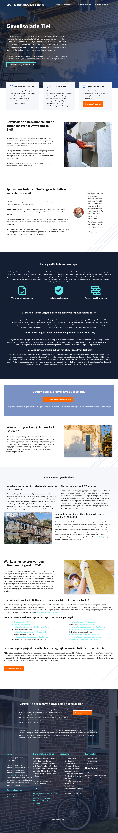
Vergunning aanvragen (22, 298)
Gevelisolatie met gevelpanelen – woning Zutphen (87, 627)
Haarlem (50, 796)
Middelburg (46, 801)
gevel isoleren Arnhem (86, 624)
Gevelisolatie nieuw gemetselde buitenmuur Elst (29, 632)
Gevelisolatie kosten (84, 4)
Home (58, 4)
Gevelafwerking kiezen (96, 298)
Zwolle (37, 803)
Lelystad (47, 798)
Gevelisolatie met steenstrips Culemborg (84, 634)
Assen (42, 793)
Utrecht (55, 801)
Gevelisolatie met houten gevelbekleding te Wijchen (31, 627)
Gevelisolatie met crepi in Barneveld (82, 622)
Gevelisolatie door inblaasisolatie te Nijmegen (85, 637)
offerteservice (12, 775)
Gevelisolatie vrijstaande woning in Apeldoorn (85, 629)
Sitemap (64, 819)
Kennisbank (68, 4)
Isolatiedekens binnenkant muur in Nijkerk (84, 639)
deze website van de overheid (48, 612)
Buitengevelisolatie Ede (21, 622)
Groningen (42, 796)
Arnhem (36, 793)
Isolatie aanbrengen (59, 298)
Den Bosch (50, 793)
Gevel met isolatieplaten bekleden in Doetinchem (30, 637)
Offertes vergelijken (102, 4)
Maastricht (37, 801)
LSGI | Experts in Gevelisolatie (25, 4)
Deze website (98, 537)
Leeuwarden (37, 798)
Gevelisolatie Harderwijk (21, 624)
